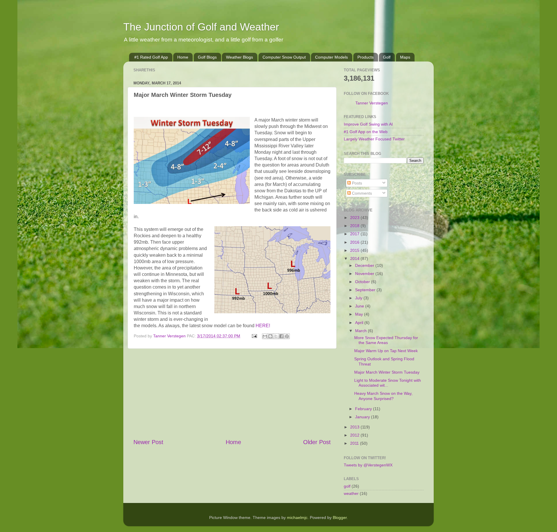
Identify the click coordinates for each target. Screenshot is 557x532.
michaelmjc (297, 517)
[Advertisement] (232, 393)
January (363, 417)
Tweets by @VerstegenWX (368, 465)
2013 (355, 427)
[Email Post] (254, 336)
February (364, 408)
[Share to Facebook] (281, 336)
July (359, 298)
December (365, 265)
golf (347, 486)
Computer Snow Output (284, 57)
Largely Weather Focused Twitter (374, 139)
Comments (361, 193)
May (359, 314)
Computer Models (331, 57)
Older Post (317, 442)
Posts (356, 183)
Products (365, 57)
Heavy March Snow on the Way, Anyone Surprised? (383, 396)
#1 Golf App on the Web (366, 131)
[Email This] (265, 336)
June (360, 306)
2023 (355, 217)
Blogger (340, 517)
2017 (355, 233)
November (365, 273)
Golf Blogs (207, 57)
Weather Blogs (239, 57)
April (359, 322)
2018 (355, 225)
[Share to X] (276, 336)
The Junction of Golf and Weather (201, 27)
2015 (355, 250)
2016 (355, 242)
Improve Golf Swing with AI (368, 124)
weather (351, 493)
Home (182, 57)
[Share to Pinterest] (287, 336)
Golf (386, 57)
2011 (355, 443)
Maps (405, 57)
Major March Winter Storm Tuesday (386, 372)
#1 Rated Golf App (151, 57)
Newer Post (148, 442)
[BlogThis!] (270, 336)
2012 (355, 435)
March (361, 330)
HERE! (263, 325)
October (363, 281)
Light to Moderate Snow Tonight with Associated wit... (387, 383)
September (366, 289)
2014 (355, 258)
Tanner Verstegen (371, 103)
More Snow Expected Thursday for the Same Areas (386, 340)
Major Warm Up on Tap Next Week (386, 350)
